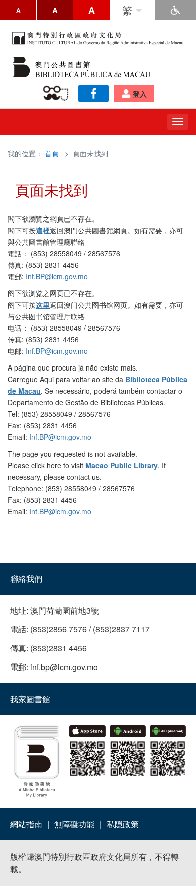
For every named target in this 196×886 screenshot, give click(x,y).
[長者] (57, 93)
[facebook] (93, 93)
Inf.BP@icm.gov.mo (57, 276)
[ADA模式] (175, 10)
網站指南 (26, 824)
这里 (43, 305)
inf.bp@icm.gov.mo (64, 667)
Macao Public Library (121, 465)
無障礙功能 (74, 824)
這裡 (43, 230)
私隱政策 (123, 824)
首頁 (52, 153)
